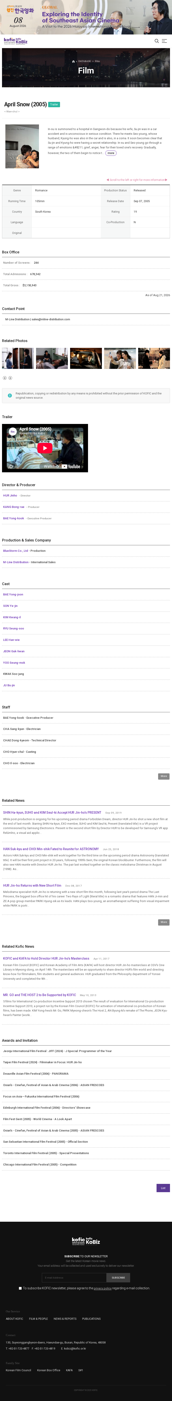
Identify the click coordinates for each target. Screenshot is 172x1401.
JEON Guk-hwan (13, 651)
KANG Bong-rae (14, 507)
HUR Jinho (10, 495)
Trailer (54, 104)
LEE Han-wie (11, 640)
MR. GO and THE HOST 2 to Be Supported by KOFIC (39, 995)
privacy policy (103, 1288)
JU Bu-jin (9, 685)
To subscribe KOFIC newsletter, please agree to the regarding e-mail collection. (86, 1288)
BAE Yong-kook (14, 518)
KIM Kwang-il (12, 617)
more (111, 153)
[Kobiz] (21, 41)
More (164, 776)
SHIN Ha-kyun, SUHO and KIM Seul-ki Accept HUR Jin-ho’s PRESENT (52, 812)
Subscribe (118, 1277)
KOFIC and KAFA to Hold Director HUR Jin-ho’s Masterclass (46, 958)
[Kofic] (9, 41)
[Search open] (157, 41)
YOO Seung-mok (14, 662)
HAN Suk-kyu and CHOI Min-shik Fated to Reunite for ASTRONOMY (51, 849)
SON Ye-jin (10, 605)
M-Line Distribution (16, 562)
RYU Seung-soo (13, 628)
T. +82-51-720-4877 (17, 1348)
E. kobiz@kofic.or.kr (73, 1348)
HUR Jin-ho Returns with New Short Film (32, 885)
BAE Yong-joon (13, 594)
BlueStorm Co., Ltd (16, 550)
